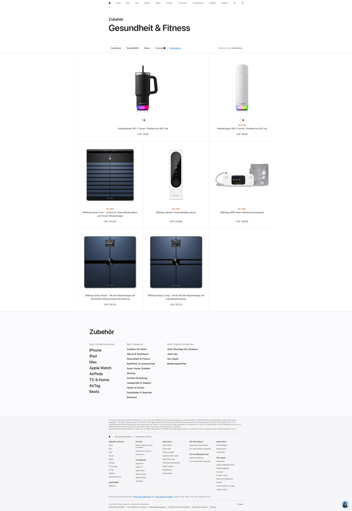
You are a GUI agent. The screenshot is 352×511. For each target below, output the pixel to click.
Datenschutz (221, 449)
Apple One (139, 464)
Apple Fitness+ (141, 478)
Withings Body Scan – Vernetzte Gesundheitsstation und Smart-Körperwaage (110, 214)
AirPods (112, 463)
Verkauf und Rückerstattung (179, 507)
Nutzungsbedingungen (157, 507)
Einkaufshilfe (167, 473)
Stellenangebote (222, 468)
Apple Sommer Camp (170, 456)
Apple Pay (112, 486)
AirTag (111, 470)
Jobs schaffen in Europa (225, 486)
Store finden (167, 445)
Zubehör (112, 473)
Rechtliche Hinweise (200, 507)
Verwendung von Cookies (136, 507)
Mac (110, 449)
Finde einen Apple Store (142, 497)
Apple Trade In (168, 466)
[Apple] (110, 436)
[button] (234, 3)
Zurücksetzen (175, 48)
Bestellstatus (167, 470)
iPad (110, 452)
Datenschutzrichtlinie (117, 507)
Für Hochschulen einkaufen (199, 461)
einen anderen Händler (164, 497)
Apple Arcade (141, 474)
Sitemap (213, 507)
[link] (345, 504)
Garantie (219, 472)
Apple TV (139, 467)
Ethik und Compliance (224, 479)
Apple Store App (169, 459)
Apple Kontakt (221, 490)
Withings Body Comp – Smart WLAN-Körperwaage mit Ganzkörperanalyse (176, 297)
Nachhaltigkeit (221, 445)
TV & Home (113, 466)
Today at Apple (168, 452)
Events (219, 482)
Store (111, 445)
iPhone (111, 456)
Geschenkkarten (115, 477)
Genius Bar (167, 449)
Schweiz (240, 504)
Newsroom (220, 461)
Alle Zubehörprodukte (123, 437)
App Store (139, 481)
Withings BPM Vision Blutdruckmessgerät (242, 212)
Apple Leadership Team (225, 465)
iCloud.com (140, 454)
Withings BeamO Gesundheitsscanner (176, 212)
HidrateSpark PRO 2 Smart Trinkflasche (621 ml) (242, 128)
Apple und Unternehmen (198, 445)
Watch (111, 459)
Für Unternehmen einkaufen (200, 449)
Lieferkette (220, 452)
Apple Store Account (143, 451)
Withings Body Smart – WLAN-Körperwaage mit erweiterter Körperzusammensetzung (110, 297)
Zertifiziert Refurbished (171, 463)
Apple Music (140, 471)
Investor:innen (221, 475)
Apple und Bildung (196, 458)
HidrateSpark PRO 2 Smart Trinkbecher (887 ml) (143, 128)
